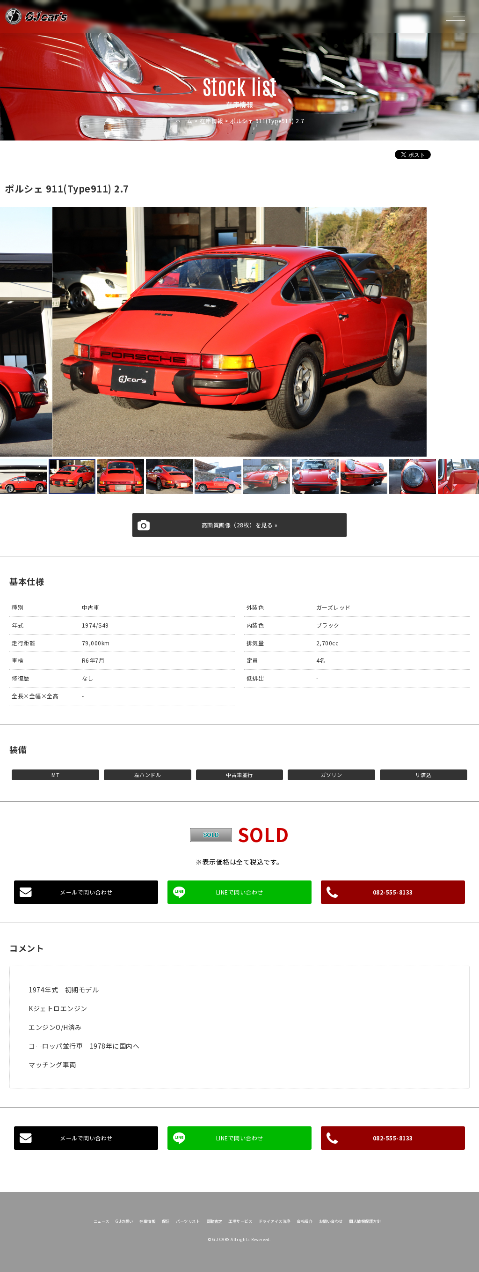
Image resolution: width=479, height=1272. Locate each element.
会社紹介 (304, 1221)
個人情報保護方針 (365, 1221)
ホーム (184, 121)
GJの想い (124, 1221)
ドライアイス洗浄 (274, 1221)
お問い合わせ (331, 1221)
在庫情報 (211, 121)
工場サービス (240, 1221)
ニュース (101, 1221)
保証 (166, 1221)
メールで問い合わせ (86, 892)
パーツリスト (188, 1221)
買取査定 (214, 1221)
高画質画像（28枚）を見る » (240, 525)
